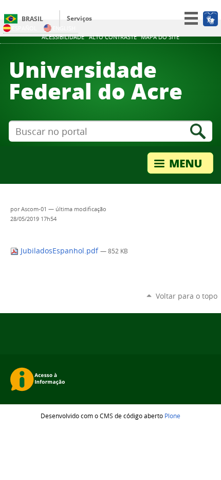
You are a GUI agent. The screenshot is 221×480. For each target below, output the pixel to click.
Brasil (32, 18)
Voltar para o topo (186, 296)
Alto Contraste (113, 37)
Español (24, 28)
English (64, 28)
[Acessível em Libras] (210, 18)
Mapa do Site (160, 37)
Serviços (79, 18)
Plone (172, 416)
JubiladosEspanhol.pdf (59, 250)
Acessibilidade (63, 37)
